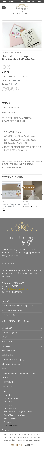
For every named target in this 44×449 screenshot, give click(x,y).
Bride (4, 369)
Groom (5, 377)
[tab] (22, 103)
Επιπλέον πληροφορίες (12, 108)
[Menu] (4, 8)
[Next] (42, 199)
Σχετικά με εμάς (10, 301)
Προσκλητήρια (17, 52)
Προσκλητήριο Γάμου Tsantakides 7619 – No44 (11, 206)
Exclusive (6, 346)
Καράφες (8, 395)
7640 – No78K (13, 84)
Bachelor (8, 402)
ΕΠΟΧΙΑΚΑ (7, 328)
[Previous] (1, 199)
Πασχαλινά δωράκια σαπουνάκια (18, 373)
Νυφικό (26, 204)
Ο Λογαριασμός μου (12, 310)
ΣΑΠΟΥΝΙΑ (8, 386)
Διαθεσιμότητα (8, 112)
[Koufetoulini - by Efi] (22, 7)
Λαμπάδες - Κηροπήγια (14, 415)
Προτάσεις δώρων (11, 333)
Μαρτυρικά (7, 382)
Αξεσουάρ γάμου (11, 398)
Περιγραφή (6, 103)
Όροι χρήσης (8, 315)
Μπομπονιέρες (10, 418)
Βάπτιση (6, 430)
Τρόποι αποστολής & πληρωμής (17, 306)
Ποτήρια (8, 405)
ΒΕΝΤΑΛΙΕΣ (7, 355)
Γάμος (5, 52)
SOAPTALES (8, 342)
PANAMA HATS (9, 351)
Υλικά (4, 337)
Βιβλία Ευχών (10, 408)
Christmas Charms (11, 364)
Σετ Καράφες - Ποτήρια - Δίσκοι (18, 412)
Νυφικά (7, 422)
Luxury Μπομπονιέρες (13, 359)
